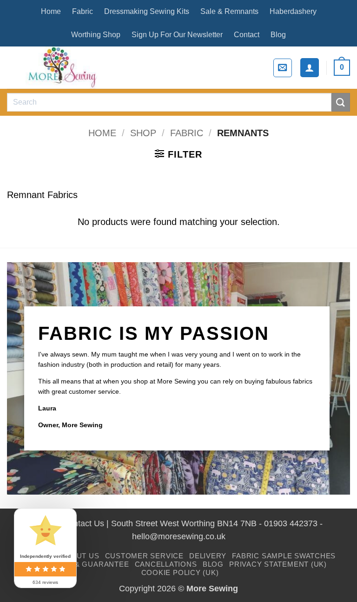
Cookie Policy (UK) (180, 572)
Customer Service (144, 556)
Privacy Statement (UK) (278, 564)
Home (51, 11)
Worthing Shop (95, 35)
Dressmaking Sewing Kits (146, 11)
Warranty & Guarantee (79, 564)
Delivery (207, 556)
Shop (143, 133)
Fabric (82, 11)
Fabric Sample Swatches (284, 556)
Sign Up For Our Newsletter (177, 35)
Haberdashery (293, 11)
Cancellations (166, 564)
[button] (282, 68)
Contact (246, 35)
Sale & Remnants (229, 11)
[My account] (309, 67)
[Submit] (340, 102)
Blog (278, 35)
